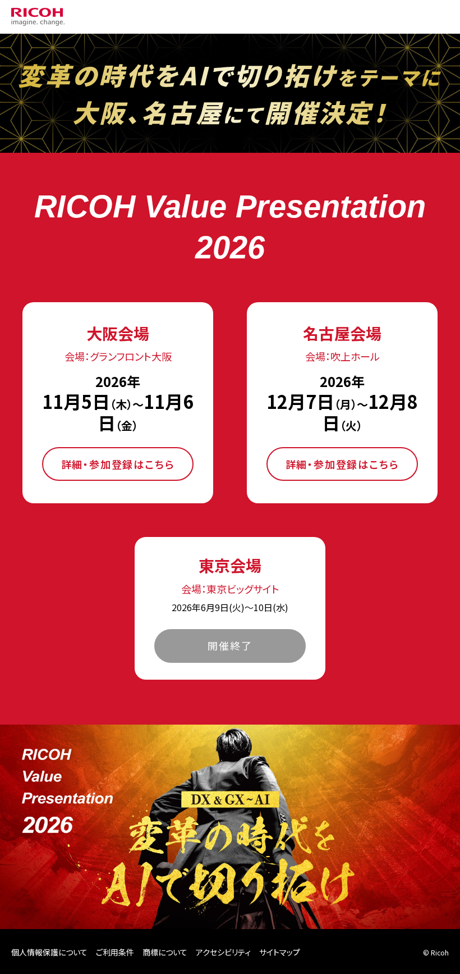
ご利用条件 (115, 952)
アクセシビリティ (223, 952)
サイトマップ (279, 952)
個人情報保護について (49, 952)
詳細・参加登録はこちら (118, 464)
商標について (164, 952)
